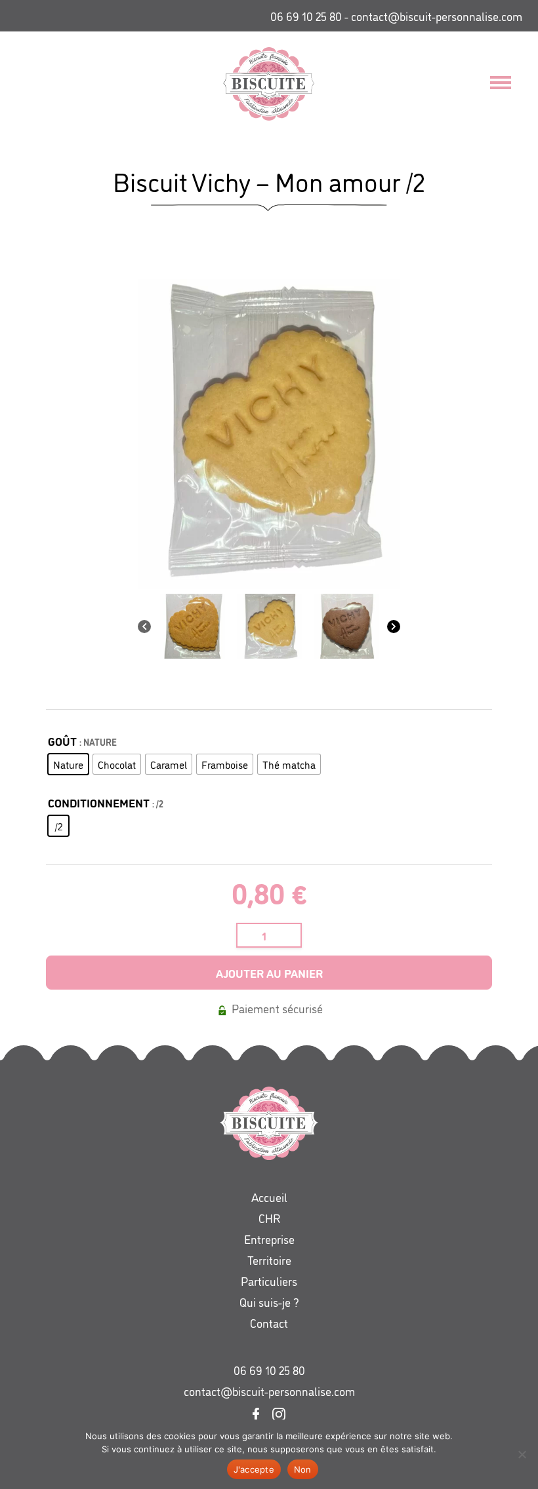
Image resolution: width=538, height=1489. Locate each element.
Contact (269, 1322)
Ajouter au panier (269, 972)
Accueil (269, 1197)
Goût (62, 740)
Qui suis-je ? (269, 1301)
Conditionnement (99, 802)
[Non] (521, 1454)
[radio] (68, 764)
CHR (269, 1218)
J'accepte (254, 1469)
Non (303, 1469)
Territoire (269, 1259)
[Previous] (144, 626)
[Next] (393, 626)
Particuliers (269, 1280)
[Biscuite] (258, 84)
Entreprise (269, 1239)
